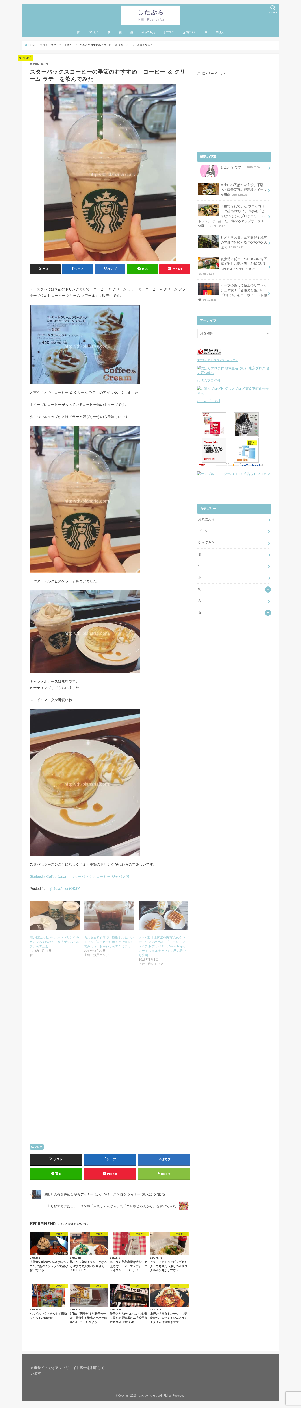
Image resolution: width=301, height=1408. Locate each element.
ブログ (38, 1146)
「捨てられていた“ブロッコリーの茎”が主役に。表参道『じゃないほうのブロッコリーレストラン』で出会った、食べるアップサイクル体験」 (232, 216)
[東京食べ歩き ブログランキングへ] (209, 355)
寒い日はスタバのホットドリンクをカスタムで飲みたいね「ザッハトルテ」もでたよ (54, 942)
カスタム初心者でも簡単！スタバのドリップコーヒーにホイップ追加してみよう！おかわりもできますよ (109, 942)
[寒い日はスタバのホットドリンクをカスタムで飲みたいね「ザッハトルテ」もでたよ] (55, 915)
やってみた (148, 32)
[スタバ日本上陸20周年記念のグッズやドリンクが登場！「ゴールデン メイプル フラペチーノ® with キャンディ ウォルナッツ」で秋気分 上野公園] (164, 915)
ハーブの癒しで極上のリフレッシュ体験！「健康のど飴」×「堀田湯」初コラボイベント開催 (232, 293)
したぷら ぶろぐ (147, 1395)
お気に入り (189, 32)
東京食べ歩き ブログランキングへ (217, 360)
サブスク (169, 32)
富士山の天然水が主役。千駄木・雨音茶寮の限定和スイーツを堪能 (244, 189)
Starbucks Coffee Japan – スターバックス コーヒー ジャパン (78, 876)
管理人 (220, 32)
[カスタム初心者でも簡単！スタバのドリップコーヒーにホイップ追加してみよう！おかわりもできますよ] (109, 915)
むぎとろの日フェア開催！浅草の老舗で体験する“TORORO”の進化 (244, 242)
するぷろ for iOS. (62, 889)
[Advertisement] (110, 1019)
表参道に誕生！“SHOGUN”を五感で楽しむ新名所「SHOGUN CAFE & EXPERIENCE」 (233, 266)
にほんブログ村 (208, 380)
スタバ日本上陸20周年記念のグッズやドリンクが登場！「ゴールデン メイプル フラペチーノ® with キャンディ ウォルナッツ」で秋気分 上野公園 (163, 946)
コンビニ (93, 32)
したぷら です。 (240, 167)
